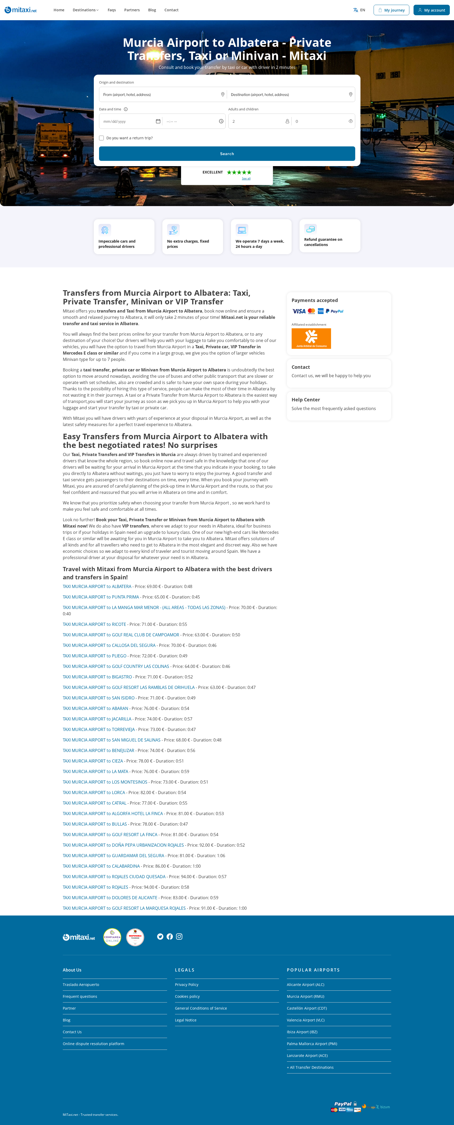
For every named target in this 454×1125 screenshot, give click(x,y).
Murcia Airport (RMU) (305, 996)
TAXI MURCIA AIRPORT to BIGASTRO (97, 677)
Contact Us (72, 1031)
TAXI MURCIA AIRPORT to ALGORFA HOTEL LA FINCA (113, 813)
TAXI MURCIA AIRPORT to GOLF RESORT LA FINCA (110, 834)
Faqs (112, 9)
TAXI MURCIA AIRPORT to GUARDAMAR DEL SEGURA (113, 855)
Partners (132, 9)
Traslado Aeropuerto (81, 984)
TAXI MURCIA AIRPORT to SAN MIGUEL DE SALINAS (112, 740)
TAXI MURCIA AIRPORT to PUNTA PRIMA (101, 597)
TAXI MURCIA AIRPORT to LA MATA (95, 771)
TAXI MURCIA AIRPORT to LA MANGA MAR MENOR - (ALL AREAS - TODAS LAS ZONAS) (144, 607)
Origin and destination (116, 82)
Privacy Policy (186, 984)
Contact (171, 9)
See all (246, 178)
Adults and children (243, 109)
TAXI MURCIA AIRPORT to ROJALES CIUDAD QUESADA (114, 876)
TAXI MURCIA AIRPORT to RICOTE (94, 624)
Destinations (84, 9)
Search (227, 153)
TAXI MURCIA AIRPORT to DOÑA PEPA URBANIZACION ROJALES (123, 845)
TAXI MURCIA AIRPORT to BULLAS (95, 824)
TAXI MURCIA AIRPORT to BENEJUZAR (98, 750)
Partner (69, 1008)
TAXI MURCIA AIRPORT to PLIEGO (94, 656)
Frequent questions (80, 996)
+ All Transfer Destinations (310, 1067)
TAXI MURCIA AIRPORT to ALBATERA (97, 586)
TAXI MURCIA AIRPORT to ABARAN (95, 708)
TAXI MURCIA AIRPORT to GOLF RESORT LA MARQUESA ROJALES (124, 908)
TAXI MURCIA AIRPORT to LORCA (94, 792)
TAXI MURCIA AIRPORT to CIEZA (93, 761)
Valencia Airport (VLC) (305, 1019)
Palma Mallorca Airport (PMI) (312, 1043)
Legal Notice (186, 1019)
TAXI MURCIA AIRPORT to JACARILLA (97, 719)
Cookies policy (187, 996)
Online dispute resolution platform (93, 1043)
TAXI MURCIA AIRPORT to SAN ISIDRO (99, 698)
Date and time (110, 109)
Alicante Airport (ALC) (305, 984)
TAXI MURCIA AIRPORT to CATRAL (94, 803)
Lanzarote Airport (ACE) (307, 1055)
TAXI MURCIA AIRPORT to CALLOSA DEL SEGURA (109, 645)
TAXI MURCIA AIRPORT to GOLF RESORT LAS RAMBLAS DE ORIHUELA (129, 687)
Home (59, 9)
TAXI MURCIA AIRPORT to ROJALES (95, 887)
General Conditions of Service (201, 1008)
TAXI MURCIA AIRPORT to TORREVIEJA (99, 729)
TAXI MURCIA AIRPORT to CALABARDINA (101, 866)
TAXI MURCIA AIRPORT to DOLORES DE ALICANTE (110, 898)
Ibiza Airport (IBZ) (302, 1031)
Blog (152, 9)
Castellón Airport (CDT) (307, 1008)
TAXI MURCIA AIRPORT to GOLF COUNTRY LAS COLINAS (116, 666)
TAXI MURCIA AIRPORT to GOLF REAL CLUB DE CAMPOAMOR (121, 635)
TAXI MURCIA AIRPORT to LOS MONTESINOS (105, 782)
